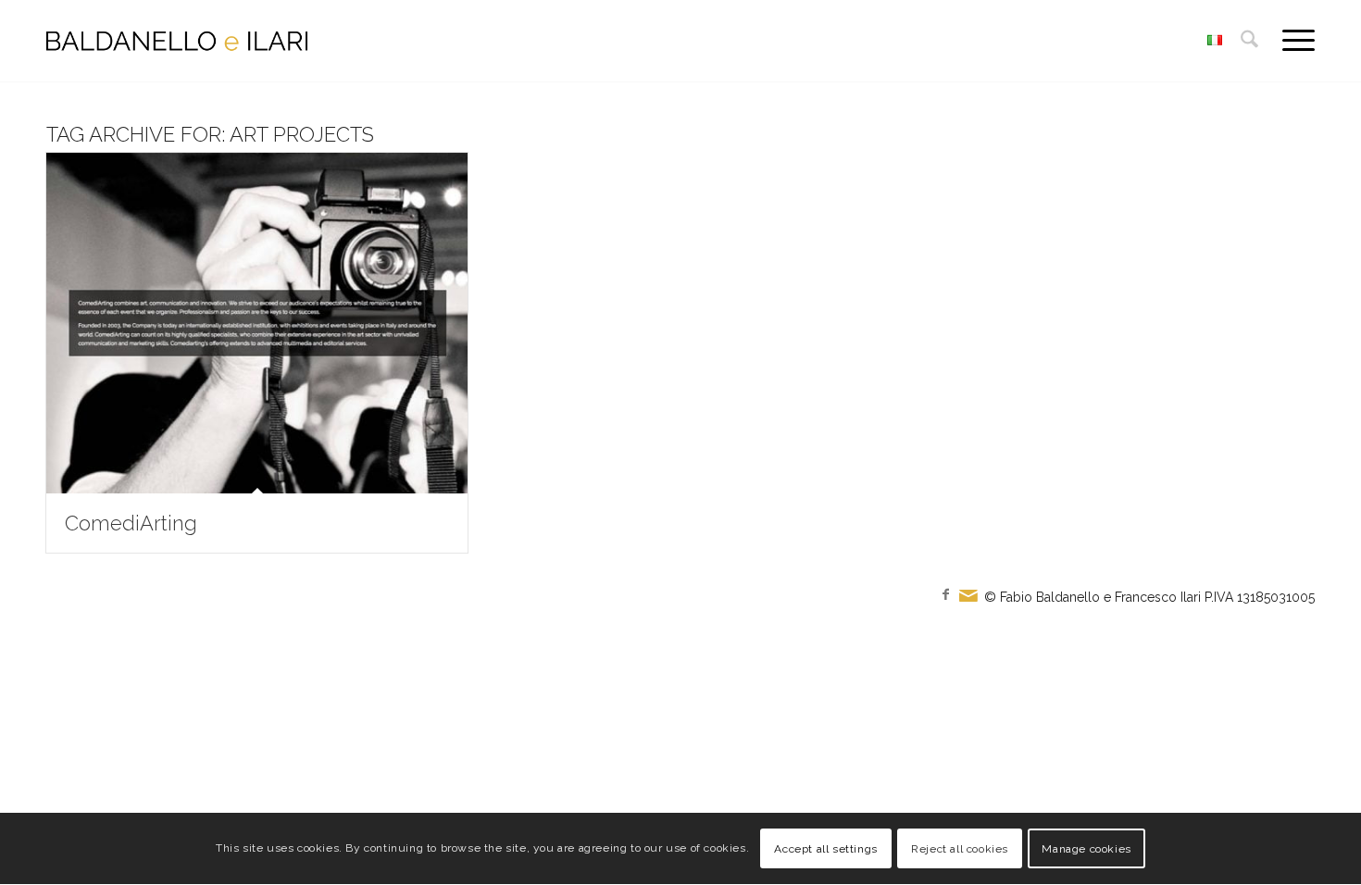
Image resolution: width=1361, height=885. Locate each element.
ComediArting (131, 523)
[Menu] (1292, 40)
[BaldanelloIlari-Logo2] (176, 40)
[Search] (1249, 40)
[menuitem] (1249, 40)
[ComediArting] (257, 323)
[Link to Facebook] (945, 594)
